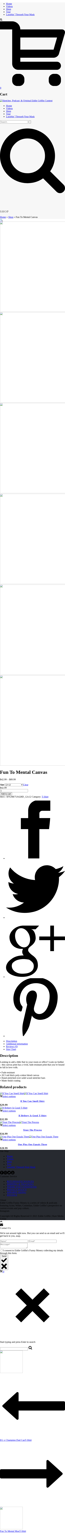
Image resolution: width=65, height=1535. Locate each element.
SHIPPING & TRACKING (20, 1184)
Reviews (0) (12, 1046)
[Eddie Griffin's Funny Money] (26, 100)
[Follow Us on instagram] (5, 1173)
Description (11, 1041)
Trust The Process (32, 1130)
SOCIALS (12, 1195)
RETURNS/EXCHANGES (20, 1181)
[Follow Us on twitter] (9, 1173)
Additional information (17, 1044)
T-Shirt (45, 796)
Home (9, 3)
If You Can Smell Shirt (32, 1101)
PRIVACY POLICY (17, 1189)
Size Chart (11, 1049)
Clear (25, 784)
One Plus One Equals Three (32, 1144)
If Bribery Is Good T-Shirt (33, 1116)
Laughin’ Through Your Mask (20, 14)
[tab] (35, 1041)
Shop (8, 9)
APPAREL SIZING (16, 1192)
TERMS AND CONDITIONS (22, 1187)
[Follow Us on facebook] (2, 1173)
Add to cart (6, 794)
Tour (8, 12)
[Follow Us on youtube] (13, 1173)
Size (2, 784)
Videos (9, 6)
